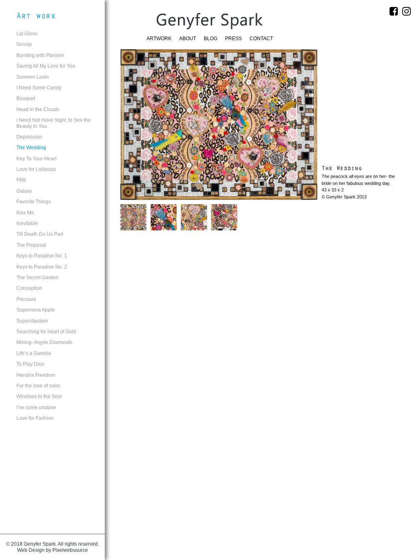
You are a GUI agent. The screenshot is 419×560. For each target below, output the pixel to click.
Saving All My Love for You (45, 66)
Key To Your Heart (36, 159)
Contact (261, 38)
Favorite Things (33, 202)
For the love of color (38, 386)
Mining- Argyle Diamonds (44, 342)
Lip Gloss (26, 33)
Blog (210, 38)
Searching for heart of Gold (46, 332)
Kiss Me (25, 213)
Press (233, 38)
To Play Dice (30, 364)
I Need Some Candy (38, 88)
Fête (21, 180)
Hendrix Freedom (35, 375)
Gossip (24, 44)
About (187, 38)
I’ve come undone (36, 407)
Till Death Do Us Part (39, 234)
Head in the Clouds (37, 109)
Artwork (158, 38)
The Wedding (31, 147)
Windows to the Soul (39, 396)
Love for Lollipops (36, 169)
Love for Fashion (35, 418)
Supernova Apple (35, 310)
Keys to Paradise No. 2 (41, 267)
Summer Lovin (32, 77)
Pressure (26, 299)
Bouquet (25, 98)
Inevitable (27, 223)
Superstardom (32, 321)
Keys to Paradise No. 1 (41, 256)
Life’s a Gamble (33, 353)
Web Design (31, 550)
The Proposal (31, 245)
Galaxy (24, 191)
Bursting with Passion (40, 55)
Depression (29, 137)
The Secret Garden (37, 277)
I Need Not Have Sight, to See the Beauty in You (53, 123)
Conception (29, 288)
